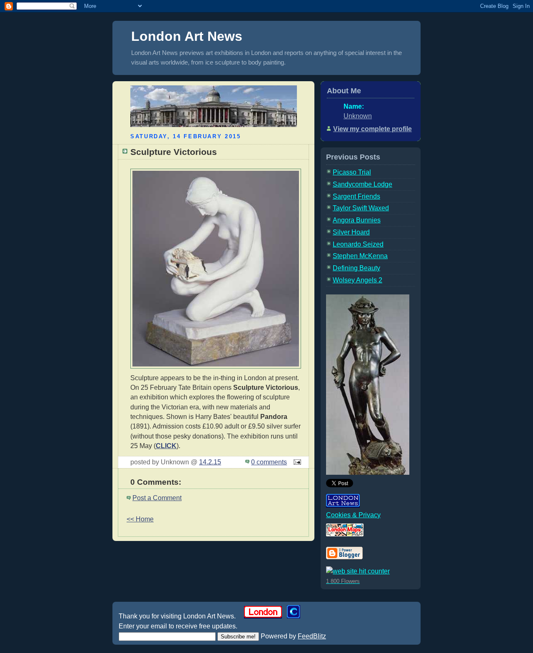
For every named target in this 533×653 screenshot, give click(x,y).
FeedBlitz (312, 636)
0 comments (269, 462)
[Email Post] (296, 462)
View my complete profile (372, 128)
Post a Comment (157, 497)
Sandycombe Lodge (362, 184)
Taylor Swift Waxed (361, 208)
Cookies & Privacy (353, 514)
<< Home (140, 519)
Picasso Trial (352, 172)
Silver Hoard (351, 232)
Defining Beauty (356, 268)
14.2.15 (210, 462)
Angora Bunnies (357, 220)
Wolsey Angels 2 (357, 280)
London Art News (186, 36)
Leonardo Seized (358, 244)
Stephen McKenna (360, 255)
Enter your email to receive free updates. (178, 626)
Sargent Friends (356, 196)
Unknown (358, 116)
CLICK (166, 445)
